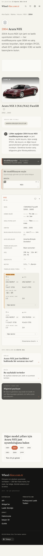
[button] (21, 161)
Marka (13, 14)
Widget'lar (6, 504)
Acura (19, 14)
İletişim (4, 520)
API (3, 501)
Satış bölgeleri (9, 239)
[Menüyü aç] (39, 6)
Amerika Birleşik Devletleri (16, 123)
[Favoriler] (30, 6)
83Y (17, 282)
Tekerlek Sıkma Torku (11, 269)
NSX (25, 14)
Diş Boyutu (8, 259)
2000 (14, 452)
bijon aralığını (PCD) (29, 44)
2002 (29, 448)
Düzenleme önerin (30, 341)
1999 (22, 452)
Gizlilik (4, 524)
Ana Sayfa (5, 14)
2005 (7, 448)
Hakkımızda (6, 516)
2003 (22, 448)
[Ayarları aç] (35, 6)
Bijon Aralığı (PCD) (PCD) (12, 232)
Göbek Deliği (8, 214)
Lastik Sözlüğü (7, 508)
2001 (7, 452)
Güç (5, 252)
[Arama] (26, 6)
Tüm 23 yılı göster (13, 458)
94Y (34, 282)
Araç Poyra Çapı (10, 221)
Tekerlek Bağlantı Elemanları (10, 247)
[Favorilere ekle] (4, 109)
